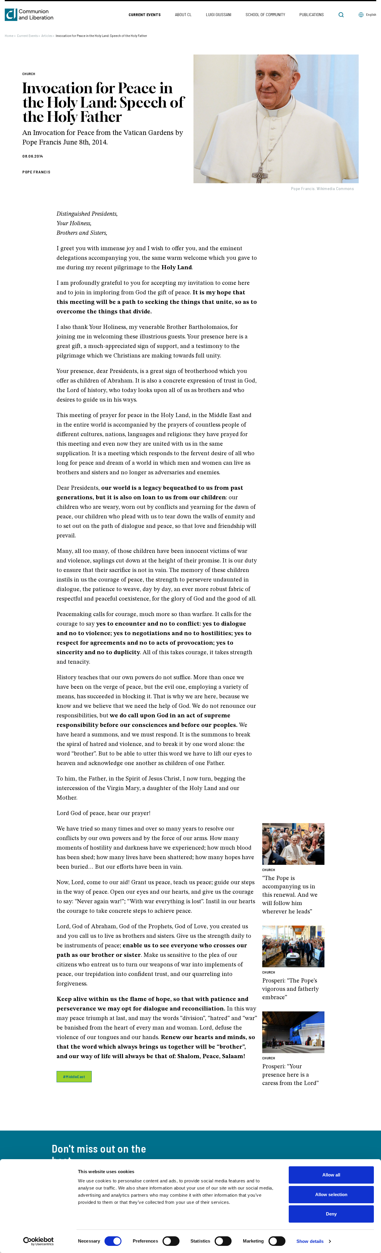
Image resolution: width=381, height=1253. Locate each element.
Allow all (331, 1174)
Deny (331, 1213)
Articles (47, 35)
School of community (265, 14)
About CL (183, 14)
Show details (310, 1241)
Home (10, 35)
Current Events (145, 14)
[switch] (171, 1241)
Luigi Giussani (218, 14)
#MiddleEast (74, 1076)
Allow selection (331, 1194)
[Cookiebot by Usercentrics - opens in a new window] (39, 1241)
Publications (311, 14)
